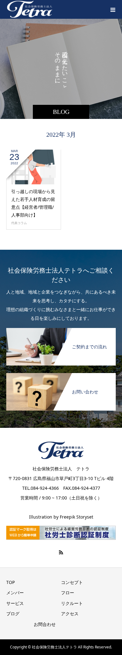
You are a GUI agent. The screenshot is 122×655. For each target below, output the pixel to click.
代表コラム (19, 223)
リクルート (72, 603)
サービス (15, 603)
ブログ (12, 614)
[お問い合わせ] (61, 375)
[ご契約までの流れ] (61, 330)
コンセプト (72, 582)
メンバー (15, 593)
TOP (10, 582)
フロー (67, 593)
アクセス (70, 614)
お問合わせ (45, 624)
